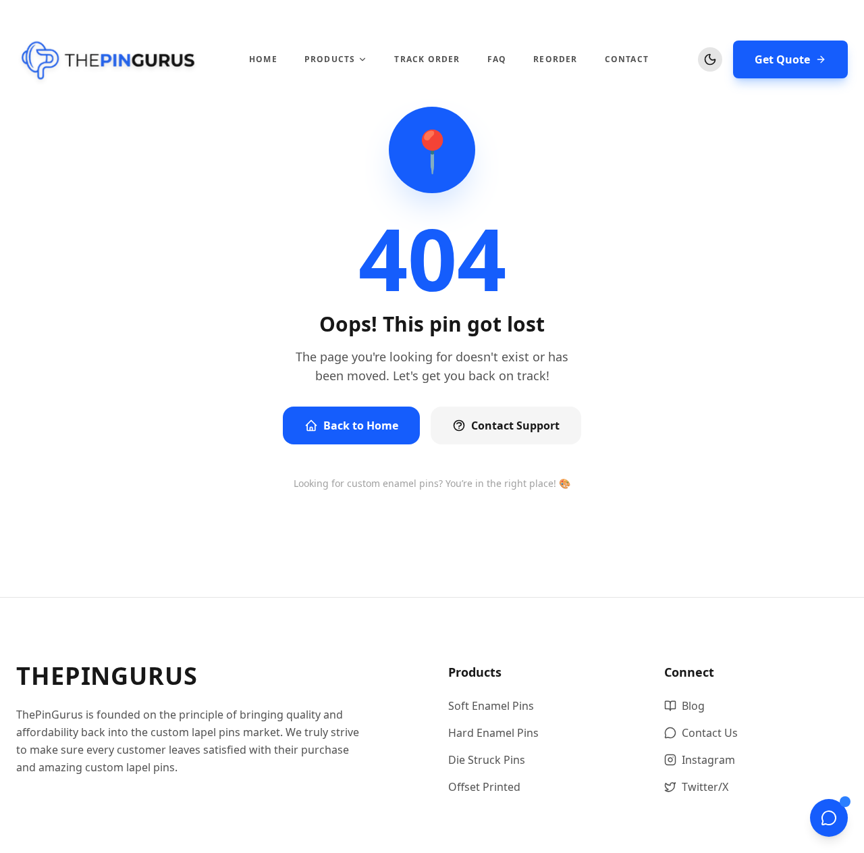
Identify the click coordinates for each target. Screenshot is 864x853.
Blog (693, 705)
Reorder (555, 59)
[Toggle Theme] (710, 59)
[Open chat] (829, 818)
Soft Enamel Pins (491, 705)
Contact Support (515, 425)
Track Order (427, 59)
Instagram (708, 759)
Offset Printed (484, 786)
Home (263, 59)
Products (330, 59)
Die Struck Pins (486, 759)
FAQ (497, 59)
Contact (627, 59)
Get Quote (782, 59)
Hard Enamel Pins (493, 732)
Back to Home (360, 425)
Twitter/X (705, 786)
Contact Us (710, 732)
